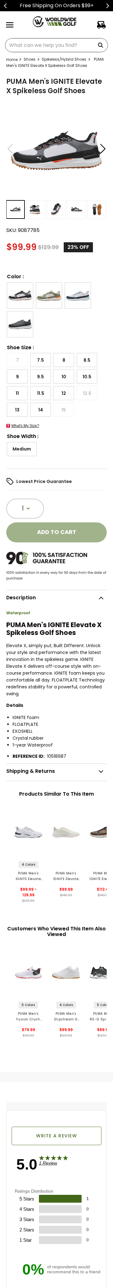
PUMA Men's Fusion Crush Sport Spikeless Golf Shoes (28, 1016)
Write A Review (56, 1136)
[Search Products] (102, 45)
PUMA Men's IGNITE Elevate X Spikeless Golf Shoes (28, 876)
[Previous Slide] (5, 5)
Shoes (29, 59)
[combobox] (56, 45)
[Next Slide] (107, 5)
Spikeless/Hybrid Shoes (64, 59)
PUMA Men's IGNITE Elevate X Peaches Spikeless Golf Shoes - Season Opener (66, 876)
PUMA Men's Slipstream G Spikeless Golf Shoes (65, 1016)
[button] (20, 295)
